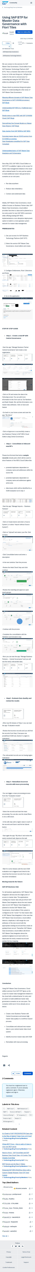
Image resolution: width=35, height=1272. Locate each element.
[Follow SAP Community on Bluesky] (16, 1246)
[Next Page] (19, 1124)
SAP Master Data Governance (10, 52)
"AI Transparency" (21, 1115)
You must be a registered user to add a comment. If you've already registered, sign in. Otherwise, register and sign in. (17, 1089)
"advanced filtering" (8, 1115)
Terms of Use (26, 1252)
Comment (9, 1096)
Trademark (8, 1262)
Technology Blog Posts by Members (13, 7)
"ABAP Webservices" (22, 1108)
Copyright (9, 1257)
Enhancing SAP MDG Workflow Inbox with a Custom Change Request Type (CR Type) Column (16, 1172)
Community (13, 2)
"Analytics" (17, 1118)
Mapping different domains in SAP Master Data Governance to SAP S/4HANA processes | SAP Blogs (17, 100)
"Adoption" (27, 1112)
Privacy (9, 1252)
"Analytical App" (7, 1118)
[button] (9, 46)
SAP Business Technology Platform (12, 55)
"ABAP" (4, 1112)
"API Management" (8, 1121)
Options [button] (16, 35)
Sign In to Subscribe (24, 32)
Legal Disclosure (26, 1257)
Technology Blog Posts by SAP (14, 1160)
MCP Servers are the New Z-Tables (13, 1164)
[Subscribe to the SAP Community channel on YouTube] (19, 1246)
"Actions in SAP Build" (15, 1112)
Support (26, 1262)
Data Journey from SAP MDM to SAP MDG (16, 131)
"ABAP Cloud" (10, 1108)
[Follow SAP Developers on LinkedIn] (22, 1246)
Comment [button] (27, 1073)
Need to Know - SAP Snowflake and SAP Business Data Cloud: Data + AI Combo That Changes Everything (16, 1155)
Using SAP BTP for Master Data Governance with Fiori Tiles (15, 22)
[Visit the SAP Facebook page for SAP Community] (12, 1246)
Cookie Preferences (9, 1267)
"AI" (30, 1115)
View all (4, 1236)
